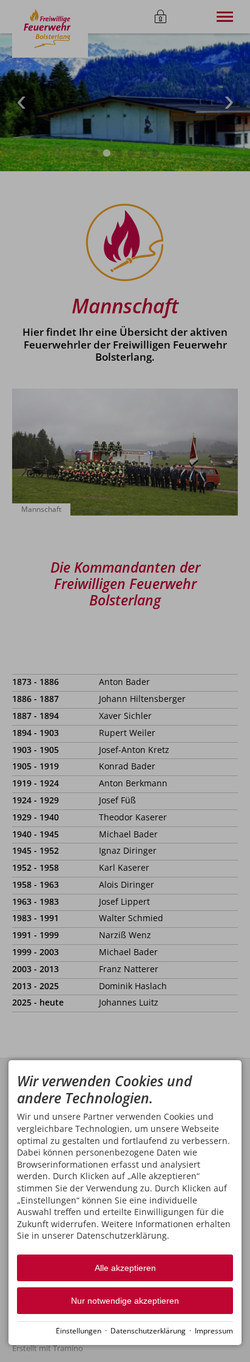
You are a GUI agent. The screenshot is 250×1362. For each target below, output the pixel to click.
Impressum (214, 1330)
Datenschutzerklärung (148, 1330)
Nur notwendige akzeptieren (125, 1301)
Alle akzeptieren (125, 1268)
